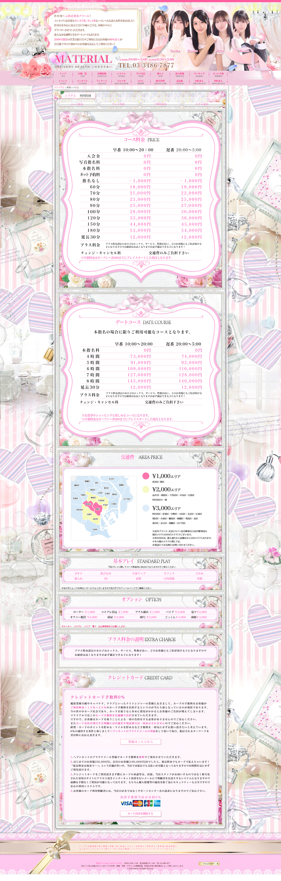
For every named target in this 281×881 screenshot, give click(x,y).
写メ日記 (118, 849)
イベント (146, 849)
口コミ (169, 849)
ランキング (98, 849)
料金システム (127, 846)
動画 (127, 849)
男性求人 (151, 846)
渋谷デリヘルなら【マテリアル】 (109, 863)
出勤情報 (92, 846)
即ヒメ (108, 849)
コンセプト (84, 849)
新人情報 (103, 846)
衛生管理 (170, 846)
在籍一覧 (114, 846)
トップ (82, 846)
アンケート (158, 849)
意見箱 (160, 846)
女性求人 (140, 846)
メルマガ (135, 849)
